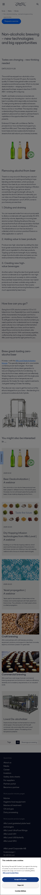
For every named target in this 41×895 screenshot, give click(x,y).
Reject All (20, 885)
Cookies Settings (20, 891)
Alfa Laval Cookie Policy (11, 873)
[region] (20, 876)
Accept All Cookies (20, 879)
